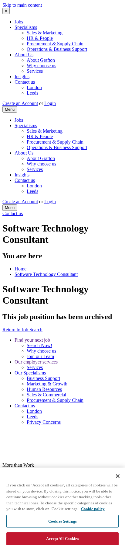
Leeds (32, 93)
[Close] (117, 476)
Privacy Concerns (44, 422)
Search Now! (39, 345)
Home (20, 268)
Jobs (19, 21)
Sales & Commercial (46, 394)
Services (35, 71)
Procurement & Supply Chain (55, 43)
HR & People (40, 38)
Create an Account (20, 103)
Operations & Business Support (57, 49)
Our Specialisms (30, 372)
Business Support (43, 378)
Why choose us (41, 65)
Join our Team (40, 356)
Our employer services (36, 361)
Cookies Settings (62, 521)
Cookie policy (93, 508)
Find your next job (32, 340)
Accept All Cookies (62, 538)
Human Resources (44, 389)
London (34, 87)
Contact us (25, 82)
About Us (24, 54)
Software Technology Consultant (46, 274)
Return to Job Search (22, 329)
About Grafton (41, 60)
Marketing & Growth (47, 383)
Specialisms (26, 27)
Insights (22, 76)
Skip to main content (22, 5)
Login (50, 103)
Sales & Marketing (44, 32)
